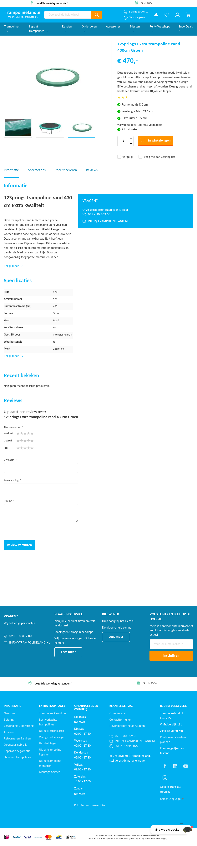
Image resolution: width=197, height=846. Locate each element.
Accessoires (113, 26)
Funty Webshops (160, 26)
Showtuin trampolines (17, 757)
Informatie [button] (12, 706)
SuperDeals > (186, 29)
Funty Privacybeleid (117, 835)
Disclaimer (132, 835)
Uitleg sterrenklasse (51, 731)
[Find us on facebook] (165, 766)
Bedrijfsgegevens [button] (173, 706)
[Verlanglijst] (167, 15)
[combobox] (67, 15)
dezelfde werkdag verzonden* (52, 3)
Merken (135, 26)
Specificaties (37, 170)
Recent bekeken (66, 170)
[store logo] (23, 13)
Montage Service (49, 772)
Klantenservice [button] (121, 706)
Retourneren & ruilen (17, 738)
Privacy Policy (138, 839)
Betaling (9, 719)
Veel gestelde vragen (52, 737)
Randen (67, 26)
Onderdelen (89, 26)
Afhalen (8, 732)
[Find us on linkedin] (175, 766)
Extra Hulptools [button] (52, 706)
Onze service (117, 713)
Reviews (92, 170)
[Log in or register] (177, 15)
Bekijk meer (12, 356)
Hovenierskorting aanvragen (127, 726)
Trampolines (12, 26)
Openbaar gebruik (15, 744)
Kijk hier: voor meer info (89, 805)
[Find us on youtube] (185, 766)
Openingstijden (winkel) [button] (86, 707)
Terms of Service (155, 839)
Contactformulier (120, 719)
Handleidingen (48, 743)
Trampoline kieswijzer (52, 713)
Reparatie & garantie (17, 751)
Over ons (9, 713)
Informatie (11, 170)
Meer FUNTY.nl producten (22, 17)
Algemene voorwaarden (148, 835)
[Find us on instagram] (165, 778)
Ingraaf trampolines (37, 29)
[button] (18, 128)
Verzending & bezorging (19, 726)
